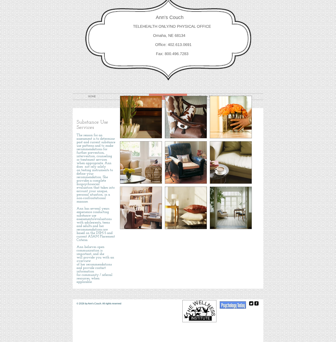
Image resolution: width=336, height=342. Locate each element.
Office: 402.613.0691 (163, 44)
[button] (141, 117)
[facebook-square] (256, 303)
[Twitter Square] (251, 303)
